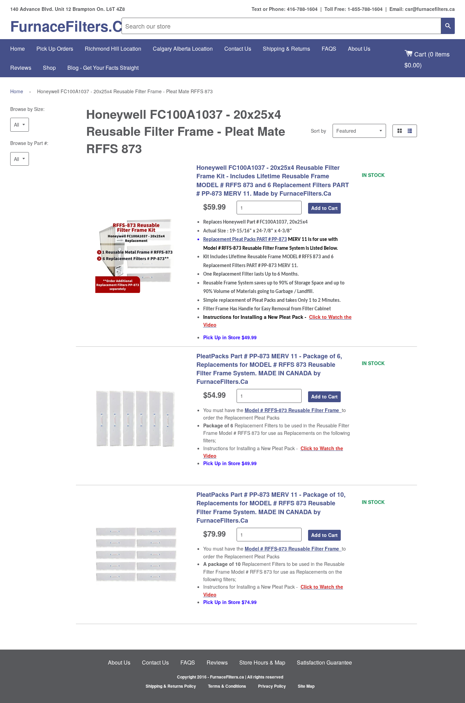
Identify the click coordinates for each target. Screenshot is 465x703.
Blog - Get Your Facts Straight (103, 67)
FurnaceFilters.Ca (66, 26)
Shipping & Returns (286, 48)
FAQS (329, 48)
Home (17, 48)
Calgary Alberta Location (183, 48)
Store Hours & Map (262, 662)
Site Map (306, 686)
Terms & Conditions (227, 686)
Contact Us (237, 48)
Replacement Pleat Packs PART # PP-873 (245, 239)
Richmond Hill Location (113, 48)
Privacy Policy (272, 686)
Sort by (318, 130)
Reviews (20, 67)
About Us (359, 48)
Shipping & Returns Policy (171, 686)
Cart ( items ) (427, 59)
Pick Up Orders (54, 48)
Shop (49, 67)
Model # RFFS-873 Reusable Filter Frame (293, 410)
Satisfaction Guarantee (324, 662)
